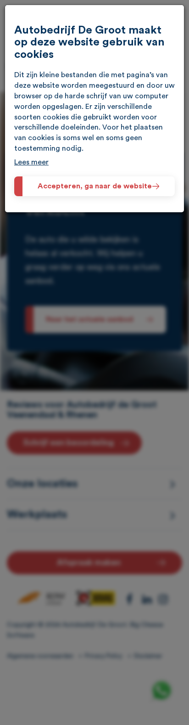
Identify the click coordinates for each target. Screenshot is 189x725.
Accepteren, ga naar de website (95, 186)
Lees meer (31, 162)
